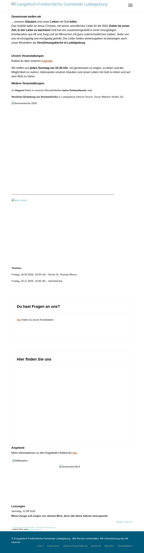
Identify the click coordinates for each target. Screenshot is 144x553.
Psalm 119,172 (124, 522)
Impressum (53, 545)
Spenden (109, 545)
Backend (96, 545)
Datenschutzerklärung (75, 545)
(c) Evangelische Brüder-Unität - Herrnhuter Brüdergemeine (33, 527)
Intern (40, 545)
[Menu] (130, 5)
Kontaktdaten (125, 545)
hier (74, 452)
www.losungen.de (35, 529)
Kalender (47, 60)
